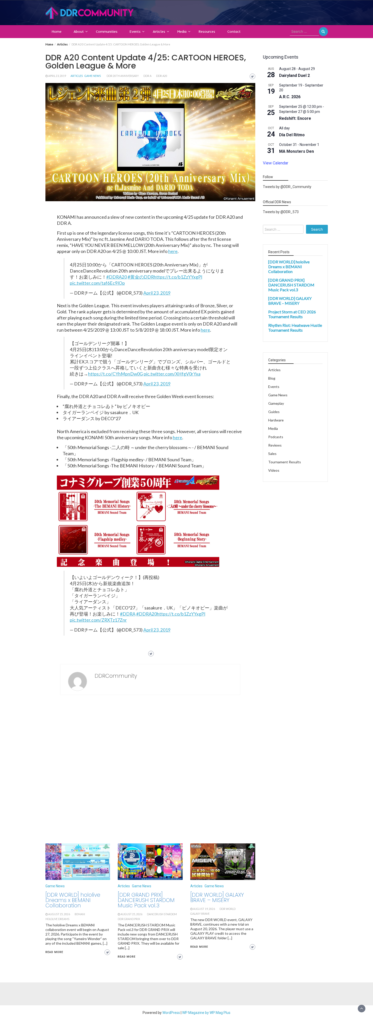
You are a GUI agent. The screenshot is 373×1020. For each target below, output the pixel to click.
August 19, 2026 (204, 908)
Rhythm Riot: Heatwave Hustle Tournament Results (295, 328)
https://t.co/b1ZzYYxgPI (178, 277)
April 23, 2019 (57, 75)
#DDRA (127, 614)
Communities (106, 31)
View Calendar (275, 163)
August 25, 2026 (59, 914)
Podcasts (275, 437)
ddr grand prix (129, 919)
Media (182, 31)
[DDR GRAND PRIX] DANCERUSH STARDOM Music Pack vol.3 (146, 900)
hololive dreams (57, 919)
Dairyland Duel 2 (294, 75)
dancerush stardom (162, 914)
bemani (80, 914)
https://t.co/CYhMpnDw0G (115, 374)
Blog (271, 378)
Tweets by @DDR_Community (287, 187)
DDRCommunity (116, 675)
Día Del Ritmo (292, 135)
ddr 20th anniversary (123, 75)
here (173, 251)
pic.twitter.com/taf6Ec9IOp (97, 283)
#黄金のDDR (141, 277)
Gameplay (276, 403)
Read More (54, 952)
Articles (159, 31)
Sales (272, 454)
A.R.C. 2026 (289, 97)
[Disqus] (150, 770)
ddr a (147, 75)
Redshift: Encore (295, 118)
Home (56, 31)
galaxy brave (200, 913)
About (79, 31)
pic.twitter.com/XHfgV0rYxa (172, 374)
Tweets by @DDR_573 (281, 212)
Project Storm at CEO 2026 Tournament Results (292, 314)
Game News (92, 75)
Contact (234, 31)
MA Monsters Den (296, 151)
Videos (273, 470)
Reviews (275, 445)
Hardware (276, 420)
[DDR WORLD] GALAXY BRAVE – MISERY (217, 897)
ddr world (227, 908)
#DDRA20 (116, 277)
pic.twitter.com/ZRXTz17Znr (98, 620)
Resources (207, 31)
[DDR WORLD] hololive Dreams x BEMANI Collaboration (72, 900)
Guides (274, 412)
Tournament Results (284, 462)
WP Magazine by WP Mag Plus (206, 1013)
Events (135, 31)
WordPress (171, 1013)
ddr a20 (161, 75)
